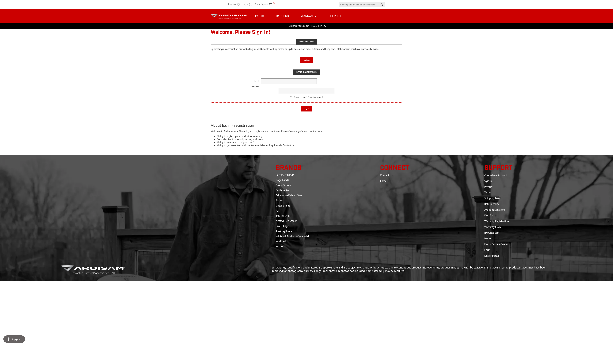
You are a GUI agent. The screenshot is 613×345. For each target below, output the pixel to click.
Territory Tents (284, 231)
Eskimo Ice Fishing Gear (289, 195)
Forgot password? (315, 97)
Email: (256, 81)
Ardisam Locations (494, 210)
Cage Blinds (282, 180)
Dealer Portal (491, 256)
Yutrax (279, 246)
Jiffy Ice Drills (283, 216)
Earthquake (282, 190)
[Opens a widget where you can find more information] (14, 339)
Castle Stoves (283, 185)
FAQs (487, 250)
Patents (488, 238)
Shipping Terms (493, 198)
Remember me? (300, 97)
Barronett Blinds (285, 175)
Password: (255, 87)
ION (278, 211)
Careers (384, 181)
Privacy (488, 187)
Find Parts (490, 215)
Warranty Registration (496, 221)
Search (382, 4)
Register (232, 4)
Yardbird (281, 241)
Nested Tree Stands (286, 221)
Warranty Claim (493, 227)
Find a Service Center (496, 244)
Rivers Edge (282, 226)
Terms (487, 192)
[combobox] (359, 4)
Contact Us (386, 175)
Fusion (279, 200)
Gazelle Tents (283, 205)
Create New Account (495, 175)
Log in (245, 4)
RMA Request (491, 233)
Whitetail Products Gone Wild (292, 236)
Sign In (488, 181)
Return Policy (491, 204)
